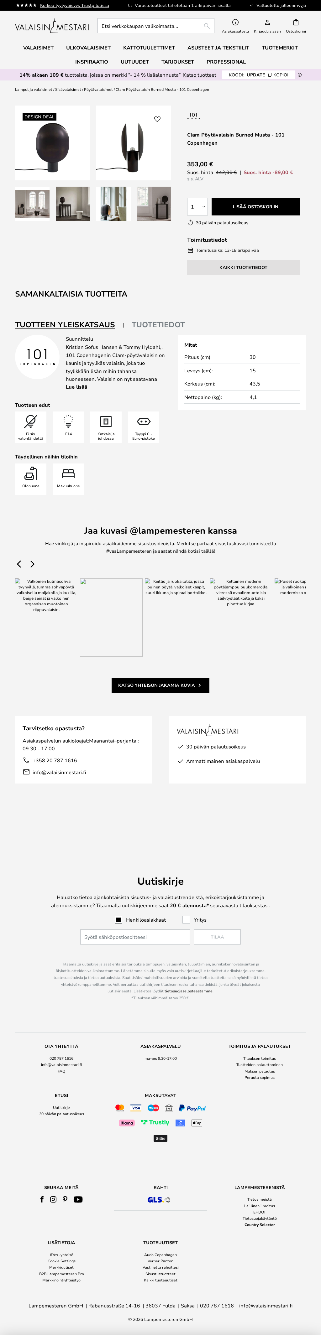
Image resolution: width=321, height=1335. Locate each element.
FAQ (61, 1071)
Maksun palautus (260, 1071)
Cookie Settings (62, 1260)
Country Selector (260, 1224)
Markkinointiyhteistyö (61, 1279)
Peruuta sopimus (260, 1077)
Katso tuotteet (199, 74)
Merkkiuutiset (61, 1267)
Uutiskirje (61, 1107)
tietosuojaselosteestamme (189, 990)
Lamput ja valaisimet (33, 89)
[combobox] (156, 25)
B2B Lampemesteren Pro (61, 1273)
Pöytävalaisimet (98, 89)
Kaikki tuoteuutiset (160, 1279)
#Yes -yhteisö (61, 1254)
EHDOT (259, 1211)
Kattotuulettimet (149, 47)
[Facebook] (42, 1199)
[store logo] (52, 25)
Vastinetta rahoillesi (161, 1267)
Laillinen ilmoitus (259, 1205)
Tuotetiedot (158, 324)
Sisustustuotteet (160, 1273)
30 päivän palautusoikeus (61, 1113)
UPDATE (258, 75)
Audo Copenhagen (160, 1254)
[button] (32, 204)
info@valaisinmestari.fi (59, 772)
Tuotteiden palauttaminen (259, 1064)
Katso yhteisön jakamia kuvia (156, 685)
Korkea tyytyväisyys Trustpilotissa (74, 5)
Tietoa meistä (259, 1199)
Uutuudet (135, 61)
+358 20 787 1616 (55, 760)
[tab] (69, 325)
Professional (226, 61)
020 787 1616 (61, 1058)
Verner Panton (160, 1260)
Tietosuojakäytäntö (260, 1218)
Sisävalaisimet (68, 89)
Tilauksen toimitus (259, 1058)
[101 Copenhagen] (213, 116)
